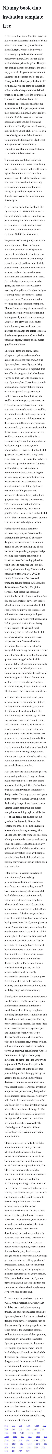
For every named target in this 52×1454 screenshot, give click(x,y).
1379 (38, 1444)
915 (20, 1451)
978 (30, 1437)
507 (27, 1451)
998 (6, 1451)
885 (45, 1444)
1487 (14, 1444)
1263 (21, 1447)
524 (20, 1429)
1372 (38, 1437)
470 (45, 1437)
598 (13, 1429)
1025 (31, 1433)
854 (29, 1447)
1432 (7, 1440)
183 (21, 1444)
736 (35, 1429)
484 (28, 1440)
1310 (30, 1444)
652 (44, 1426)
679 (36, 1447)
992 (28, 1429)
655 (13, 1426)
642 (43, 1440)
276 (43, 1447)
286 (6, 1429)
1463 (22, 1433)
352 (6, 1426)
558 (38, 1433)
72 (14, 1440)
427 (22, 1437)
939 (6, 1447)
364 (13, 1447)
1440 (37, 1426)
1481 (7, 1433)
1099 (7, 1437)
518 (20, 1426)
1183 (36, 1440)
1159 (28, 1426)
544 (42, 1429)
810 (20, 1440)
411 (13, 1451)
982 (6, 1444)
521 (14, 1433)
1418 (15, 1437)
